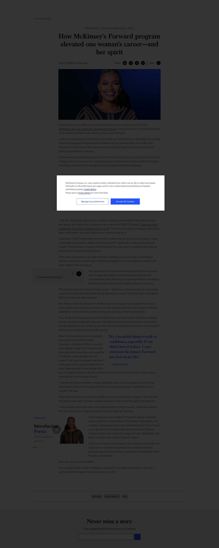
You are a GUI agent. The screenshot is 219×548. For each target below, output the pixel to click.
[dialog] (111, 193)
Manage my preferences (92, 201)
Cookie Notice (90, 189)
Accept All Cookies (125, 201)
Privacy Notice (84, 193)
